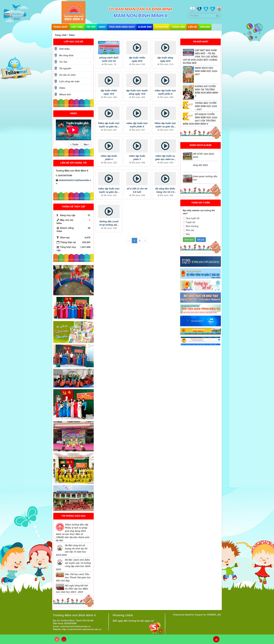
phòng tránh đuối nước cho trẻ (108, 59)
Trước (75, 144)
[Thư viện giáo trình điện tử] (200, 308)
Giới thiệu (77, 27)
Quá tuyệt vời (192, 218)
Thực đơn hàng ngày (122, 27)
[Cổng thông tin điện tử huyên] (200, 331)
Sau (86, 144)
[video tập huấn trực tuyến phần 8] (165, 80)
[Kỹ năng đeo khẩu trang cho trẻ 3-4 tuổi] (165, 178)
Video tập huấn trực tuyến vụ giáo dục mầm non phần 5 (165, 126)
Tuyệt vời (190, 222)
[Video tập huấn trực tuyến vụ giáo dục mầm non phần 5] (165, 113)
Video (102, 27)
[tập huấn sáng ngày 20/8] (165, 47)
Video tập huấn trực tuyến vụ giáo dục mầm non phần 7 (109, 126)
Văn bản (205, 27)
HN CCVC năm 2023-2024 (204, 155)
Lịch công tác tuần (69, 81)
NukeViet (189, 614)
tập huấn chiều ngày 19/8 (109, 92)
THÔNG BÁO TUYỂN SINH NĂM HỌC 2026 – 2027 (206, 106)
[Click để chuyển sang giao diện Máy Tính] (64, 639)
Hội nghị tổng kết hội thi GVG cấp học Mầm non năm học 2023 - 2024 (72, 588)
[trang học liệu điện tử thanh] (200, 320)
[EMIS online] (200, 273)
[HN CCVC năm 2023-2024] (187, 156)
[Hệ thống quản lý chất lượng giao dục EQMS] (200, 261)
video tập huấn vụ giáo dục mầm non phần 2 (165, 159)
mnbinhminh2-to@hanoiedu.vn (73, 181)
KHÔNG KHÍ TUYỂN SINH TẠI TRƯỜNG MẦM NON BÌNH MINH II (206, 91)
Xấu (188, 234)
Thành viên (178, 27)
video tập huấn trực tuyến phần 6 (137, 124)
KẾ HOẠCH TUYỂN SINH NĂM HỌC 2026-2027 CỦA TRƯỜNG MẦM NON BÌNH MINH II (200, 119)
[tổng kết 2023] (187, 167)
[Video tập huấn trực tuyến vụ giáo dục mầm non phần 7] (109, 113)
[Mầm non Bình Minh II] (73, 11)
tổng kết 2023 (200, 165)
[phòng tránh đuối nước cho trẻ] (109, 47)
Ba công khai (66, 55)
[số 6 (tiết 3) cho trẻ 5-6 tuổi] (137, 178)
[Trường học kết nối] (200, 285)
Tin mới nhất (200, 41)
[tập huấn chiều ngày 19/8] (109, 80)
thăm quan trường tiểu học (205, 178)
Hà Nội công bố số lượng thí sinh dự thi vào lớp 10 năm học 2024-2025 (71, 550)
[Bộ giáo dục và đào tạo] (200, 297)
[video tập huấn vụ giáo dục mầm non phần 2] (165, 146)
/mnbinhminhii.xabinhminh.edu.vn (84, 629)
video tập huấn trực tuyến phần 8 (165, 92)
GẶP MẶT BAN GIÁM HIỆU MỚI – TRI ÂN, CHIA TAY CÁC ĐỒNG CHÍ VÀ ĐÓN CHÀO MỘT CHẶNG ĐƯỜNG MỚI (200, 56)
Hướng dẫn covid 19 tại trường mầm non (109, 225)
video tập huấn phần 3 (137, 157)
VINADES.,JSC (214, 614)
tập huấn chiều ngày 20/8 (137, 59)
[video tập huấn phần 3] (137, 146)
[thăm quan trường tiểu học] (187, 179)
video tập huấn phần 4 (109, 157)
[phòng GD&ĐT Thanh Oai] (200, 340)
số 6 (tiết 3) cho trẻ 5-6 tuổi (137, 190)
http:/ (64, 629)
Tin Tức (90, 27)
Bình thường (192, 226)
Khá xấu (190, 230)
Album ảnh (144, 27)
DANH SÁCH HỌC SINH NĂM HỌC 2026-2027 (206, 71)
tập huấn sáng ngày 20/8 (165, 59)
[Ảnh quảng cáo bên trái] (73, 331)
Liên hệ (192, 27)
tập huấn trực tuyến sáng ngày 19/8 (137, 92)
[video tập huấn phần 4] (109, 146)
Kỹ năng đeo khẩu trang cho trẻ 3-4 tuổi (165, 192)
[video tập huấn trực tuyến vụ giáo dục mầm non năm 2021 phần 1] (109, 178)
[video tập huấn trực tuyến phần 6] (137, 113)
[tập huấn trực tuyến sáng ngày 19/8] (137, 80)
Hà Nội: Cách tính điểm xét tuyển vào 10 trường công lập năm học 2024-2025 (73, 564)
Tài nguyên (161, 27)
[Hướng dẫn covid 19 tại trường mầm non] (109, 211)
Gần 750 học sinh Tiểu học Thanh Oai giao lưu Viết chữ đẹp (73, 577)
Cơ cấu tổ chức (67, 74)
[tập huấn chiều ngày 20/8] (137, 47)
